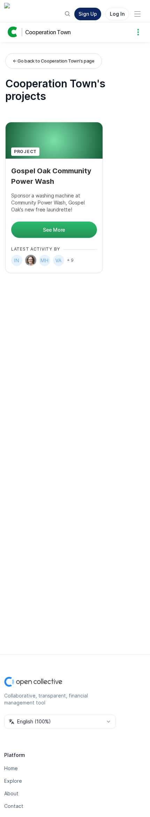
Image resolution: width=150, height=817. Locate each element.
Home (11, 768)
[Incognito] (16, 260)
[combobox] (60, 722)
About (11, 793)
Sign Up (87, 14)
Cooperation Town (47, 32)
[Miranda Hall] (44, 260)
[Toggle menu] (137, 14)
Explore (13, 781)
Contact (13, 806)
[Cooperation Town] (14, 32)
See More (54, 230)
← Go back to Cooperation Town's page (54, 61)
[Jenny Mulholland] (30, 260)
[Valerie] (58, 260)
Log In (117, 14)
